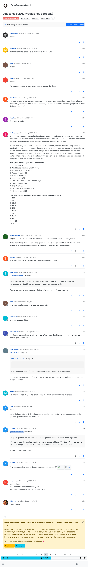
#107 (83, 133)
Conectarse (20, 546)
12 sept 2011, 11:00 (30, 257)
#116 (84, 406)
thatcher (13, 98)
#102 (83, 48)
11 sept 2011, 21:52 (33, 33)
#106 (83, 118)
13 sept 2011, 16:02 (30, 428)
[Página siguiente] (70, 554)
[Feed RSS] (53, 18)
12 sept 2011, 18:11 (34, 349)
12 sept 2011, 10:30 (30, 98)
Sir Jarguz (13, 133)
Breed (12, 118)
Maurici (12, 391)
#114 (84, 349)
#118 (84, 462)
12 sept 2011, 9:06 (31, 48)
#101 (84, 33)
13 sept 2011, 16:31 (30, 481)
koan (11, 406)
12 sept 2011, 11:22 (31, 272)
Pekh (11, 63)
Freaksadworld (15, 349)
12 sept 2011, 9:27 (27, 63)
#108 (83, 235)
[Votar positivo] (72, 42)
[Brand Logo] (6, 5)
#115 (84, 391)
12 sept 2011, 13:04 (33, 332)
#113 (84, 332)
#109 (83, 257)
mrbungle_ (13, 48)
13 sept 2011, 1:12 (27, 406)
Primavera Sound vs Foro (11, 18)
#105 (83, 98)
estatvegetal (14, 33)
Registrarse (9, 546)
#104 (83, 78)
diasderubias (14, 332)
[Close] (82, 522)
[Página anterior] (17, 554)
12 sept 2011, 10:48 (31, 133)
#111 (84, 302)
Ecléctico (13, 501)
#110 (84, 272)
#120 (83, 501)
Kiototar (12, 428)
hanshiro (13, 481)
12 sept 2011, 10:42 (28, 118)
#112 (84, 317)
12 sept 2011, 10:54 (35, 235)
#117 (84, 428)
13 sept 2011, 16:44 (30, 501)
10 (65, 554)
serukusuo (13, 272)
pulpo (12, 78)
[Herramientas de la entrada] (84, 42)
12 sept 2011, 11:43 (27, 302)
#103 (83, 63)
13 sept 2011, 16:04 (30, 462)
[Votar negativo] (79, 42)
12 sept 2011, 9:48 (28, 78)
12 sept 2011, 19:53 (29, 391)
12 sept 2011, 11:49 (31, 317)
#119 (84, 481)
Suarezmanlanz (15, 235)
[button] (3, 564)
